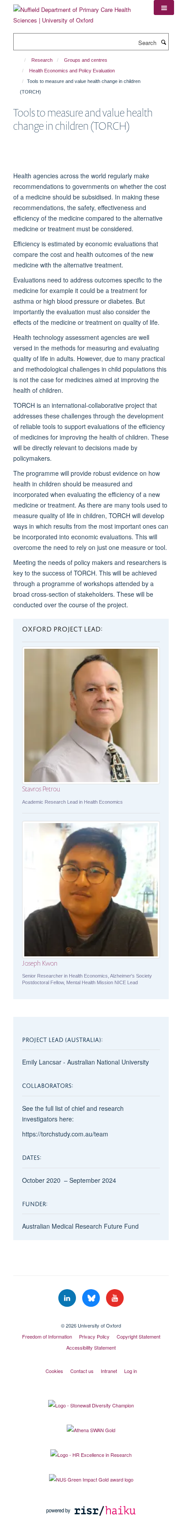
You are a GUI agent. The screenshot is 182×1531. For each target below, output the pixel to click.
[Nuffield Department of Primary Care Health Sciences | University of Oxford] (76, 12)
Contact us (82, 1370)
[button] (164, 7)
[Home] (21, 60)
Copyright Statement (138, 1336)
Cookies (54, 1370)
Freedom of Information (47, 1336)
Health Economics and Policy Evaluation (72, 70)
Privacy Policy (94, 1336)
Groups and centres (85, 60)
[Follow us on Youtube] (115, 1298)
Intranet (109, 1370)
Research (42, 60)
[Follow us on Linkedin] (68, 1298)
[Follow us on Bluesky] (92, 1298)
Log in (130, 1370)
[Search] (163, 42)
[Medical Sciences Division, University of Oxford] (91, 1318)
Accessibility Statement (91, 1347)
